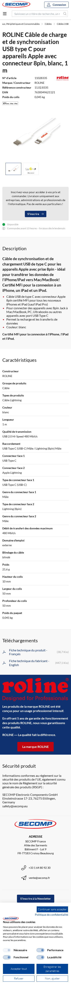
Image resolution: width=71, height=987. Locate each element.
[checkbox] (7, 950)
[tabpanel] (35, 135)
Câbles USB (63, 23)
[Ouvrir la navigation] (4, 13)
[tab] (13, 169)
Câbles (48, 23)
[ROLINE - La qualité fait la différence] (35, 689)
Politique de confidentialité (51, 914)
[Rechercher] (65, 13)
